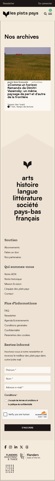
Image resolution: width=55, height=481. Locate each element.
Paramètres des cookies (17, 335)
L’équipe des (16, 288)
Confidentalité (12, 330)
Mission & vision (12, 283)
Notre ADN (10, 274)
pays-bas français (27, 214)
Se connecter (45, 3)
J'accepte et (23, 402)
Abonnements (12, 247)
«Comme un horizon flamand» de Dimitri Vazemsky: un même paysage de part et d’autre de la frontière (26, 91)
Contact (8, 293)
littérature (27, 198)
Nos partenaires (12, 257)
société (27, 205)
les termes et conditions (26, 400)
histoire (27, 184)
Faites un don (11, 252)
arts (27, 178)
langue (27, 191)
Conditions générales (15, 325)
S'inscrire (27, 427)
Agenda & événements (16, 320)
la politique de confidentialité (20, 404)
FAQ (6, 310)
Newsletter (8, 3)
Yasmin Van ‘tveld (16, 104)
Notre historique (13, 279)
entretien (37, 82)
